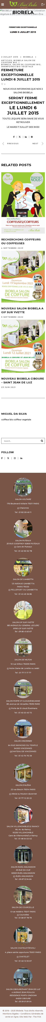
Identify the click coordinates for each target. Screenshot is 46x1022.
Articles (6, 60)
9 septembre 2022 (12, 317)
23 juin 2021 (8, 387)
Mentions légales (11, 1014)
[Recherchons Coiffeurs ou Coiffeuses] (23, 203)
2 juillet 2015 (10, 57)
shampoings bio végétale (17, 67)
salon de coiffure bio (27, 64)
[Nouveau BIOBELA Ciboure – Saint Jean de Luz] (23, 346)
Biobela (6, 64)
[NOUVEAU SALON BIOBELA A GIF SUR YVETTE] (23, 277)
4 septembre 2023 (12, 248)
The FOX (37, 1017)
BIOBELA (28, 57)
